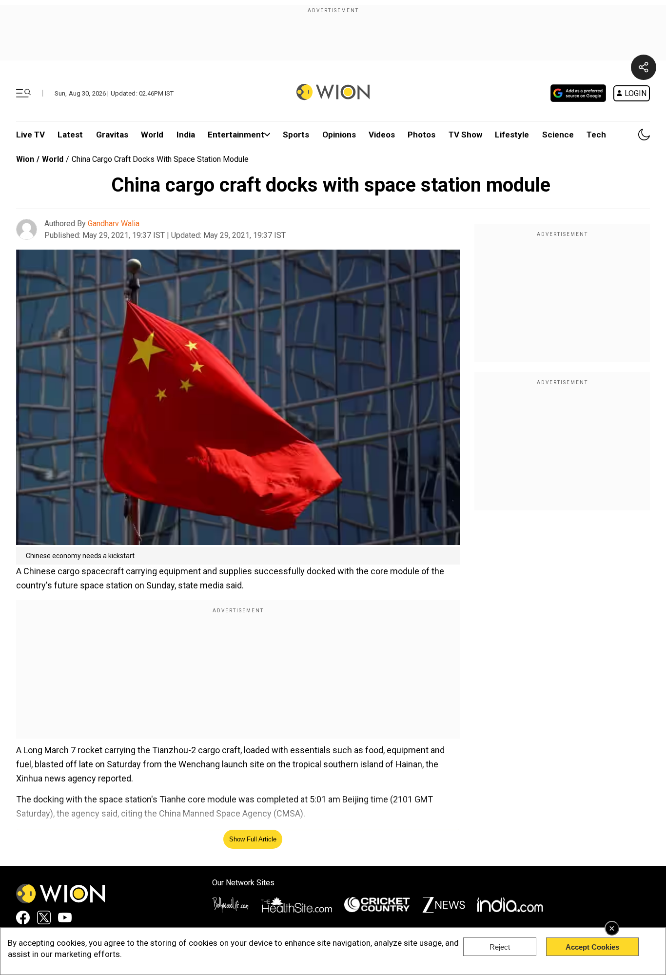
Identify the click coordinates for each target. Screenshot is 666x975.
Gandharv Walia (113, 223)
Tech (596, 134)
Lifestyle (512, 134)
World (152, 134)
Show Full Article (252, 839)
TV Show (465, 134)
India (185, 134)
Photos (421, 134)
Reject (500, 947)
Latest (70, 134)
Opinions (339, 134)
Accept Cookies (592, 947)
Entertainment (236, 134)
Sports (296, 134)
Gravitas (112, 134)
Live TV (30, 134)
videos (382, 134)
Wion (25, 159)
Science (558, 134)
